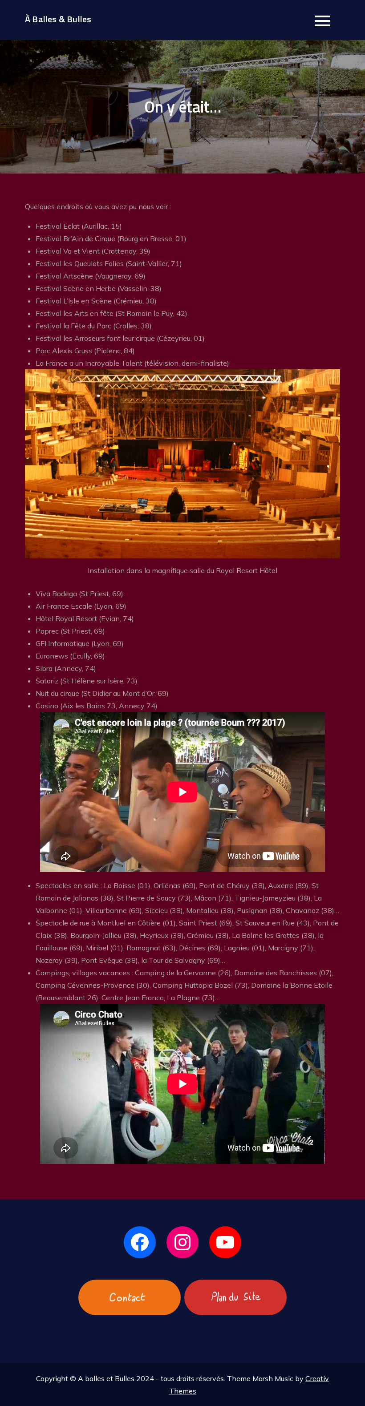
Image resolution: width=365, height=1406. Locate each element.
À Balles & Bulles (58, 19)
